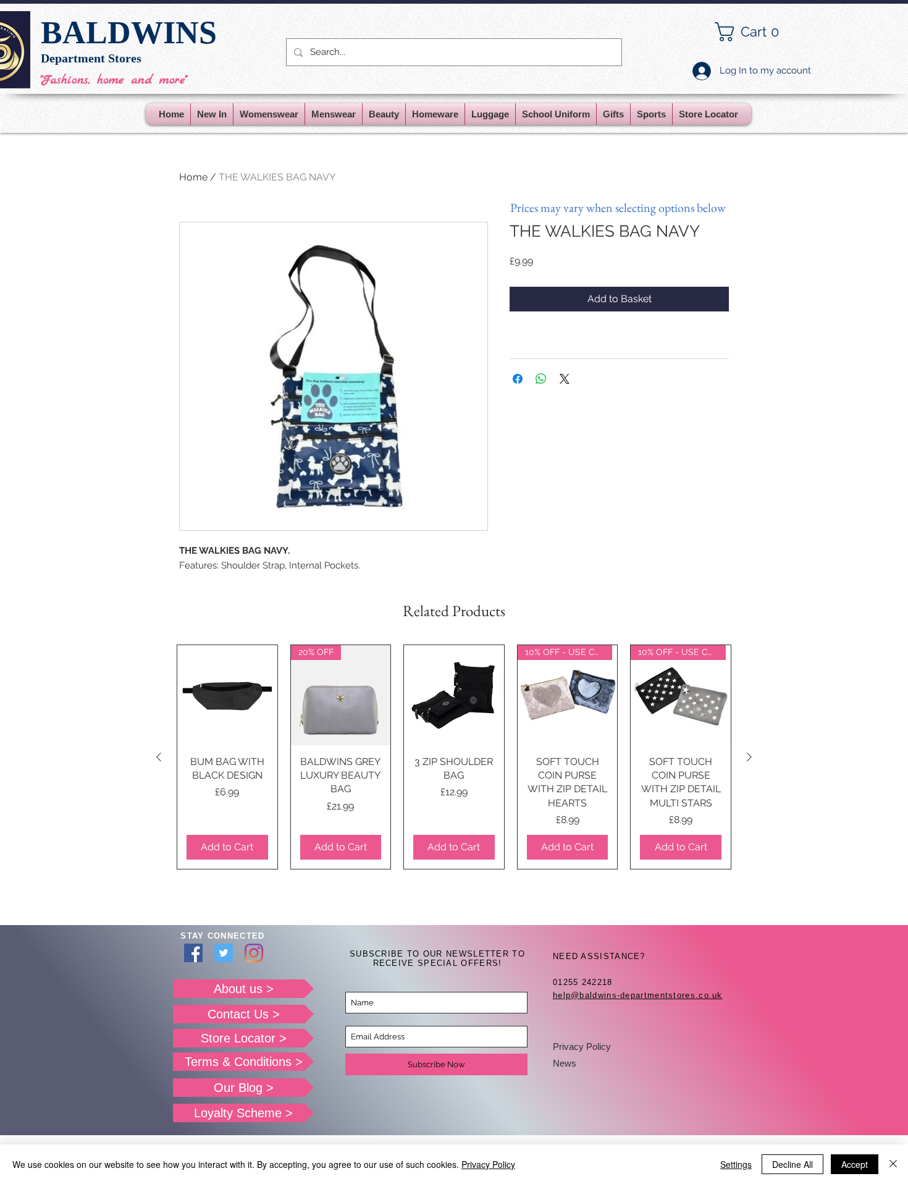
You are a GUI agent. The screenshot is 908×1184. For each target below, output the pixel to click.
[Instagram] (254, 953)
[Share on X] (564, 378)
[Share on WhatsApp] (541, 378)
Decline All (792, 1164)
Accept (854, 1164)
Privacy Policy (582, 1046)
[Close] (893, 1164)
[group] (454, 757)
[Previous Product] (158, 757)
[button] (757, 31)
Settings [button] (736, 1164)
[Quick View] (227, 695)
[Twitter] (223, 953)
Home (193, 177)
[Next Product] (749, 757)
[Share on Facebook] (517, 378)
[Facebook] (193, 953)
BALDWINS (129, 32)
